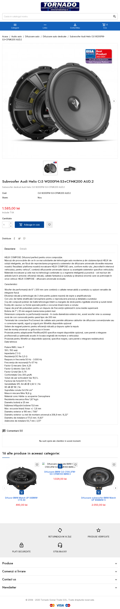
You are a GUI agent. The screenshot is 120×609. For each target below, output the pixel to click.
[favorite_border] (22, 478)
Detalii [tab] (23, 248)
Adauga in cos (29, 224)
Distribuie (14, 238)
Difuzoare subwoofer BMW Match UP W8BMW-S (98, 499)
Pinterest (24, 238)
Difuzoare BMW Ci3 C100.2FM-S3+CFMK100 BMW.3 (60, 473)
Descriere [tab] (10, 248)
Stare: (5, 197)
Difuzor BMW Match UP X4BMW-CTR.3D (21, 499)
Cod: (4, 193)
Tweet (19, 238)
